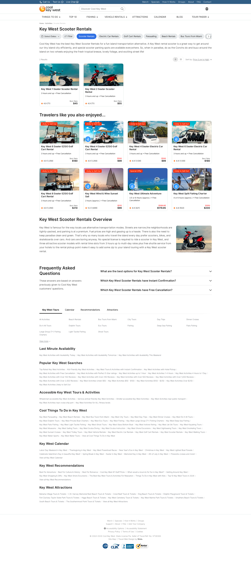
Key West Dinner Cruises (159, 417)
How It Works (168, 2)
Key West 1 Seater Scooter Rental (59, 89)
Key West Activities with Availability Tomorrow (96, 355)
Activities (48, 23)
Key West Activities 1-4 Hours (160, 373)
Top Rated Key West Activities (52, 369)
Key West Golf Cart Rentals (146, 432)
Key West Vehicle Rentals (95, 432)
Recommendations (90, 309)
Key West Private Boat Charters (75, 421)
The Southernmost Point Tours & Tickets (83, 501)
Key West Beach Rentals (69, 417)
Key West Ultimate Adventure (145, 193)
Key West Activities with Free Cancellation (57, 373)
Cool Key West (109, 536)
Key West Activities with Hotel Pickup (160, 369)
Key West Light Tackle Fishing (73, 424)
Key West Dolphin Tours (49, 421)
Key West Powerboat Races (105, 450)
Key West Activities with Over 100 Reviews (57, 377)
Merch (145, 2)
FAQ (199, 2)
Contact (207, 2)
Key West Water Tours (70, 436)
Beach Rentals (75, 319)
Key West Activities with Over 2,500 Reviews (58, 381)
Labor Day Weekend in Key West (53, 450)
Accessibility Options (115, 528)
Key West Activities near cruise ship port (56, 403)
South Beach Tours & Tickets (51, 501)
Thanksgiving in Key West (80, 450)
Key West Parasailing (48, 417)
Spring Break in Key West (93, 454)
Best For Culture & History (69, 472)
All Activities (44, 319)
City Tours (132, 319)
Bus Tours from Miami (107, 319)
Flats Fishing (191, 325)
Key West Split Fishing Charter (190, 193)
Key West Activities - (121, 381)
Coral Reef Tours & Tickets (124, 494)
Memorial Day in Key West (135, 454)
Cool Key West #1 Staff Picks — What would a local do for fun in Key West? (132, 472)
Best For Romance (90, 472)
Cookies (139, 531)
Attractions (140, 17)
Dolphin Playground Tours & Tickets (178, 494)
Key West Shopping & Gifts (50, 476)
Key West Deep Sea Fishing (177, 421)
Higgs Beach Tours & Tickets (94, 498)
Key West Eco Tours (99, 421)
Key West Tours (50, 309)
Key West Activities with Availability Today (57, 355)
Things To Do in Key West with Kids (150, 476)
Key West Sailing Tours (67, 428)
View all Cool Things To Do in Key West (98, 436)
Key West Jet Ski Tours (168, 424)
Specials (155, 2)
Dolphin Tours (74, 325)
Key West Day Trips (139, 417)
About (191, 2)
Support (109, 524)
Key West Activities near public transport (168, 399)
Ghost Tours (103, 332)
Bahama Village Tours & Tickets (52, 494)
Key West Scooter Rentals (172, 432)
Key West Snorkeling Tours (190, 428)
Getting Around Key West (177, 472)
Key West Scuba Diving (89, 428)
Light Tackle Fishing (77, 332)
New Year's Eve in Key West (131, 450)
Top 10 (73, 17)
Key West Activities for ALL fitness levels (93, 403)
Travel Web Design (126, 539)
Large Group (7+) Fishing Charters (49, 333)
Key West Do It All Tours (182, 417)
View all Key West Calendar (51, 458)
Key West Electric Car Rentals (120, 432)
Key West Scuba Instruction (113, 428)
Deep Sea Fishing (164, 325)
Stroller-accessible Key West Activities (132, 399)
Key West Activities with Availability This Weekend (140, 355)
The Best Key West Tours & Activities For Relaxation (111, 476)
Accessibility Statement (136, 528)
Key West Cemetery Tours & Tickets (123, 498)
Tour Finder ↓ (200, 17)
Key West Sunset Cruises (50, 432)
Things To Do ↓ (51, 17)
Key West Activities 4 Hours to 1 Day (191, 373)
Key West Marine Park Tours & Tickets (157, 498)
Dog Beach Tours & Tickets (149, 494)
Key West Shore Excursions (139, 428)
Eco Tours (102, 325)
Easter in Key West (114, 454)
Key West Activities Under (93, 381)
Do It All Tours (45, 325)
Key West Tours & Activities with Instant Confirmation (119, 369)
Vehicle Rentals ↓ (116, 17)
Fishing (130, 325)
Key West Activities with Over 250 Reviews (96, 377)
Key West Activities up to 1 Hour (132, 373)
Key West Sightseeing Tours (164, 428)
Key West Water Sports (49, 436)
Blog (180, 17)
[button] (156, 271)
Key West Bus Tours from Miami (95, 417)
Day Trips (161, 319)
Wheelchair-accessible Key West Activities (57, 399)
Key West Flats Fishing (48, 424)
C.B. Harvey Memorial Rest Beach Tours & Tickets (89, 494)
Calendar (160, 17)
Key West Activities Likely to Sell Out (54, 384)
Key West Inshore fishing (145, 424)
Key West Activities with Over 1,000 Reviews (175, 377)
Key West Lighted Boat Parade (179, 450)
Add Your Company (136, 524)
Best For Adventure (47, 472)
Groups (181, 2)
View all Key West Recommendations (55, 479)
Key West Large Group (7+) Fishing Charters (145, 421)
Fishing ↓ (92, 17)
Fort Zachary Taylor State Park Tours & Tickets (59, 498)
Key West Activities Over (180, 381)
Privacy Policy (114, 531)
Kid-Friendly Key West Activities (80, 369)
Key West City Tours (119, 417)
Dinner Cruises (192, 319)
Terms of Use (128, 531)
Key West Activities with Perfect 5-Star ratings (97, 373)
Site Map (112, 539)
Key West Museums (47, 428)
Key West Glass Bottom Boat (121, 424)
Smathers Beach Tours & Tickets (189, 498)
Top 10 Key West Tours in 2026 (181, 476)
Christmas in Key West (154, 450)
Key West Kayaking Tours (191, 424)
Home (41, 23)
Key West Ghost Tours (97, 424)
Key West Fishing (117, 421)
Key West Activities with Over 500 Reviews (135, 377)
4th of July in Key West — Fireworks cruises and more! (171, 454)
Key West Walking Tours (195, 432)
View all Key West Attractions (115, 501)
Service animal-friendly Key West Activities (96, 399)
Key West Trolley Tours (72, 432)
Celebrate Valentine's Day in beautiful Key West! (59, 454)
